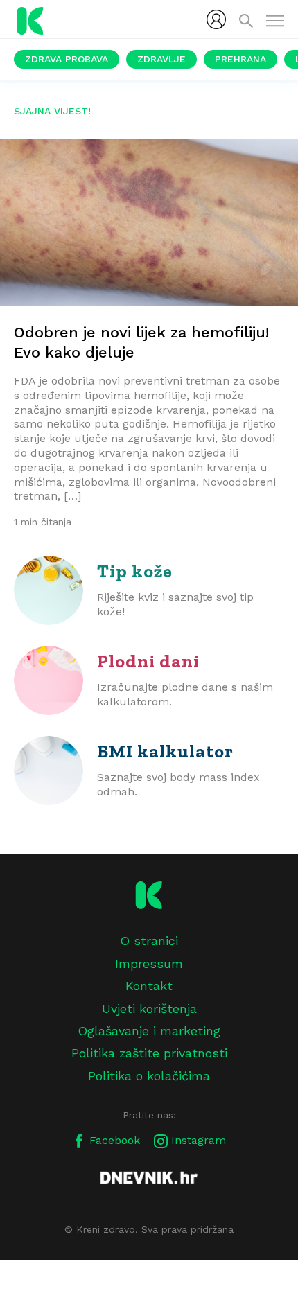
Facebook (113, 1140)
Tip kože (135, 571)
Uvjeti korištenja (149, 1008)
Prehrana (240, 58)
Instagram (197, 1140)
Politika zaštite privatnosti (149, 1053)
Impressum (149, 963)
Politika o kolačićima (149, 1075)
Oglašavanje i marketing (149, 1030)
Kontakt (149, 985)
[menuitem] (216, 19)
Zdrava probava (66, 58)
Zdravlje (161, 58)
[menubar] (216, 19)
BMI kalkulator (165, 751)
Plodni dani (148, 661)
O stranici (149, 940)
